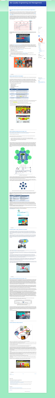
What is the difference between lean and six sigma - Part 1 (18, 278)
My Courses (12, 7)
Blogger (29, 391)
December (40, 50)
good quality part (22, 49)
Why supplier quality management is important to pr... (42, 51)
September (40, 49)
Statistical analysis (42, 81)
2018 (39, 46)
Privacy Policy (26, 7)
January (40, 48)
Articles (9, 7)
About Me (23, 7)
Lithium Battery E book (19, 7)
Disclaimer (29, 7)
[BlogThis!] (11, 74)
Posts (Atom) (13, 374)
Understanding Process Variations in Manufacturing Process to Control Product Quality (16, 382)
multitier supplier (12, 14)
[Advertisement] (16, 376)
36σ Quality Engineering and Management (26, 3)
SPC (40, 81)
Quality (39, 81)
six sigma (44, 82)
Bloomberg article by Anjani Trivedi (17, 44)
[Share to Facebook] (12, 74)
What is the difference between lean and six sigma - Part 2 (18, 131)
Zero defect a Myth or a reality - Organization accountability (18, 229)
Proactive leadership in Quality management (16, 322)
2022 (39, 52)
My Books (15, 7)
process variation (41, 82)
